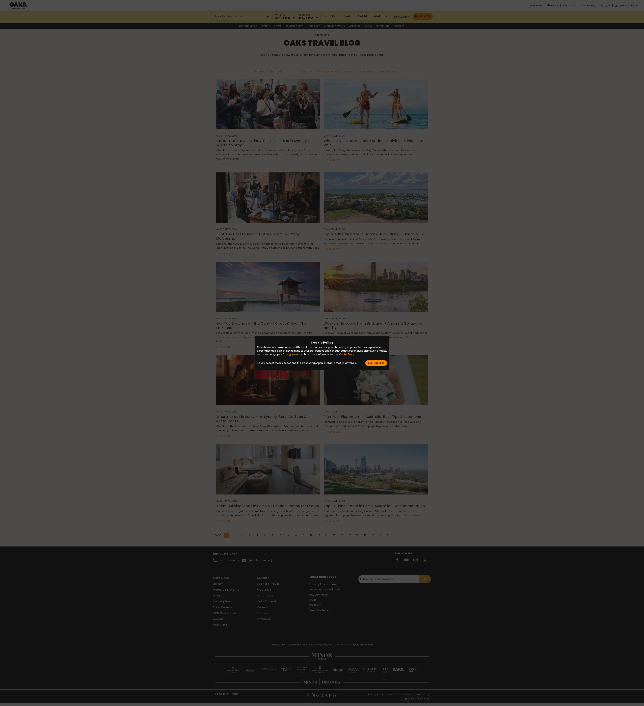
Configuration (291, 354)
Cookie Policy (347, 354)
